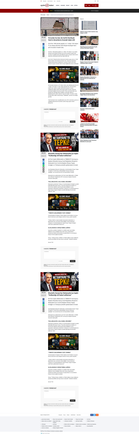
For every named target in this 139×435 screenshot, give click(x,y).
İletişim (68, 414)
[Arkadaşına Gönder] (43, 52)
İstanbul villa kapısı (90, 421)
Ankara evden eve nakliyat (69, 424)
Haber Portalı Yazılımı (46, 433)
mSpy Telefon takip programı (56, 422)
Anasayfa (60, 414)
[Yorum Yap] (43, 56)
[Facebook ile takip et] (91, 415)
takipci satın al (78, 426)
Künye (64, 414)
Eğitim (75, 5)
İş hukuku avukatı (56, 426)
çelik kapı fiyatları (79, 421)
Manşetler (44, 1)
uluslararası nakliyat (59, 431)
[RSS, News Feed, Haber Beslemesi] (97, 415)
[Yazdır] (43, 54)
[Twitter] (43, 46)
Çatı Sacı (88, 419)
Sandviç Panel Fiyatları (68, 419)
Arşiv (54, 1)
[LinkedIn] (43, 48)
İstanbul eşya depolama (91, 424)
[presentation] (44, 10)
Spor (72, 5)
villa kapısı (44, 424)
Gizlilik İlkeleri (73, 414)
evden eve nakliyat (45, 427)
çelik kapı (55, 424)
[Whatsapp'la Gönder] (43, 50)
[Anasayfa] (41, 1)
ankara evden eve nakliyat (46, 421)
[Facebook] (43, 44)
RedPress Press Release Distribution (48, 431)
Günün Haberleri (50, 1)
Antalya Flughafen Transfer (58, 427)
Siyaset (68, 5)
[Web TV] (95, 1)
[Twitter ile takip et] (94, 415)
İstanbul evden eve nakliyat (81, 424)
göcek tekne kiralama (46, 419)
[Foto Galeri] (97, 1)
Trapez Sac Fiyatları (79, 419)
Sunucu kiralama (67, 426)
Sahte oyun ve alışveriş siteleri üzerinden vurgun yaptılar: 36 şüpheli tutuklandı (67, 11)
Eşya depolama (90, 426)
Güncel (58, 5)
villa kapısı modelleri (68, 421)
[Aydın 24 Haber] (47, 5)
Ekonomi (63, 5)
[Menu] (86, 5)
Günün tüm (94, 10)
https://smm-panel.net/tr (57, 419)
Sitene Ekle (58, 1)
